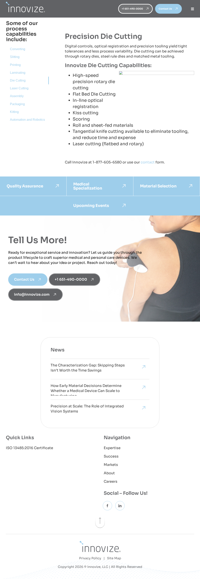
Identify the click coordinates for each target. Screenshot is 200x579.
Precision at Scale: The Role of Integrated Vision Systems (87, 408)
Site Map (114, 558)
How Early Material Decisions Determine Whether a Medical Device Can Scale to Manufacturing (86, 390)
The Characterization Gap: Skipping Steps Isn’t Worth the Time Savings (88, 367)
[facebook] (107, 505)
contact (148, 162)
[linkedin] (120, 505)
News (57, 350)
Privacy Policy (90, 558)
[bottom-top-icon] (100, 515)
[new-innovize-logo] (100, 543)
